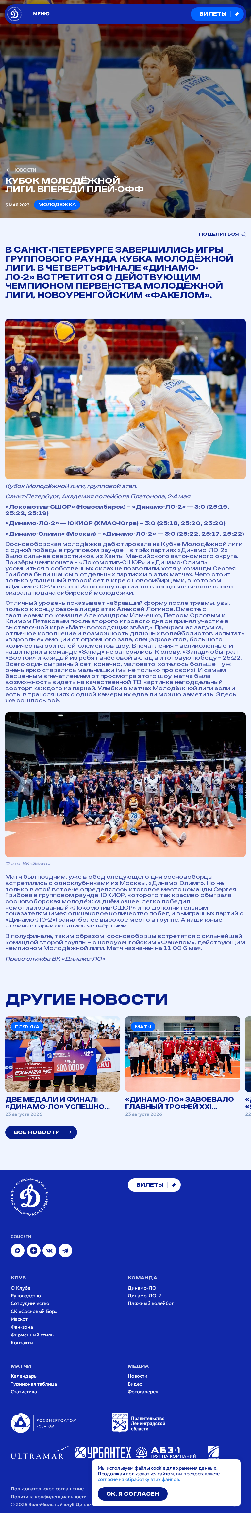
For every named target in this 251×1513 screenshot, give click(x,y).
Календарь (24, 1376)
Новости (137, 1376)
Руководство (26, 1296)
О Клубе (20, 1288)
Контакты (22, 1343)
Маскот (19, 1319)
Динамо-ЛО (142, 1288)
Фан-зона (22, 1327)
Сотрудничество (30, 1303)
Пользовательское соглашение (47, 1489)
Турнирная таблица (34, 1384)
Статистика (24, 1392)
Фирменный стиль (32, 1335)
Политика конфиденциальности (49, 1497)
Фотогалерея (143, 1392)
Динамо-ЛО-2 (144, 1296)
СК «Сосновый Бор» (34, 1311)
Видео (135, 1384)
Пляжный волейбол (151, 1303)
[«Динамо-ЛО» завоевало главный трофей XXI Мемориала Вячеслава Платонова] (182, 1066)
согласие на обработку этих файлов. (139, 1479)
